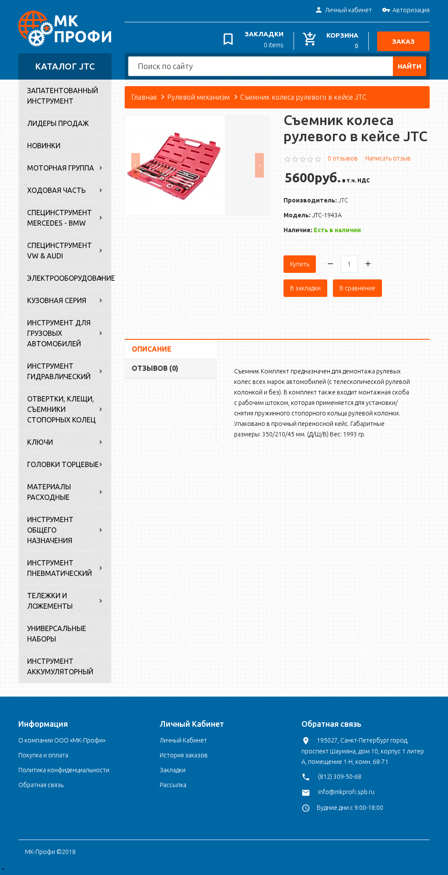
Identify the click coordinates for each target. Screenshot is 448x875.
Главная (144, 97)
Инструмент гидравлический (59, 371)
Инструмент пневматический (59, 568)
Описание (152, 349)
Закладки (173, 770)
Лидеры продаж (58, 123)
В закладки (305, 288)
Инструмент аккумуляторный (60, 666)
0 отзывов (343, 158)
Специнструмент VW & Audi (59, 250)
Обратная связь (40, 784)
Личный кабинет (348, 10)
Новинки (43, 146)
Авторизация (411, 10)
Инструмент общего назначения (50, 530)
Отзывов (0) (155, 368)
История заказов (184, 755)
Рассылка (173, 784)
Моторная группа (60, 168)
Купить (299, 264)
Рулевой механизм (198, 97)
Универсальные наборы (56, 633)
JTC (343, 200)
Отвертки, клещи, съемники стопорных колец (61, 409)
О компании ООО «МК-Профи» (61, 740)
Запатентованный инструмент (62, 96)
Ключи (40, 442)
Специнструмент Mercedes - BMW (59, 218)
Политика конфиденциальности (63, 770)
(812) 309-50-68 (339, 776)
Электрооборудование (69, 278)
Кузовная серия (56, 300)
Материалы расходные (49, 492)
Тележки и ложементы (50, 601)
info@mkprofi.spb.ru (346, 791)
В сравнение (357, 288)
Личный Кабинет (183, 740)
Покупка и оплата (43, 755)
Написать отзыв (388, 158)
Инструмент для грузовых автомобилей (59, 333)
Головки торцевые (63, 464)
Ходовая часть (56, 190)
